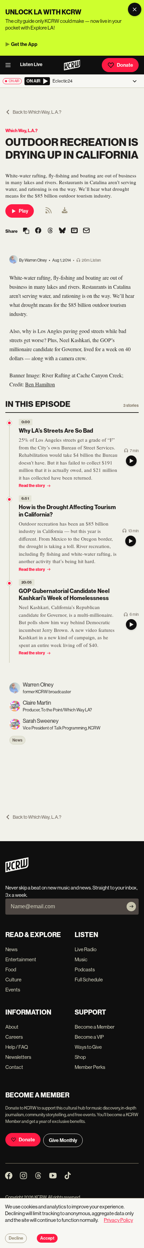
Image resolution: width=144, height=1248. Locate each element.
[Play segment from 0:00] (9, 423)
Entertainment (20, 959)
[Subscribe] (131, 906)
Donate (125, 65)
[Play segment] (131, 460)
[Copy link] (26, 231)
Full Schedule (89, 979)
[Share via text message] (74, 231)
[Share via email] (86, 231)
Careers (14, 1037)
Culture (13, 979)
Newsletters (18, 1057)
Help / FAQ (16, 1047)
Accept (47, 1238)
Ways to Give (88, 1047)
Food (10, 969)
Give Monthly (63, 1140)
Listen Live (31, 64)
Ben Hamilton (40, 384)
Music (81, 959)
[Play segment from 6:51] (9, 499)
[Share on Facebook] (38, 231)
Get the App (24, 44)
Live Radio (85, 949)
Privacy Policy (118, 1220)
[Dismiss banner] (134, 9)
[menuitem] (65, 211)
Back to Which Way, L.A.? (37, 112)
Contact (14, 1067)
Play (23, 211)
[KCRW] (16, 870)
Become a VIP (89, 1037)
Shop (80, 1057)
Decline (16, 1238)
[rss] (49, 212)
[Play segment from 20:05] (9, 583)
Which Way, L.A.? (21, 130)
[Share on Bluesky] (62, 231)
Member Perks (90, 1067)
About (11, 1027)
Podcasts (85, 969)
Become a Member (95, 1027)
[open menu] (10, 65)
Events (12, 989)
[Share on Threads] (50, 231)
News (17, 740)
